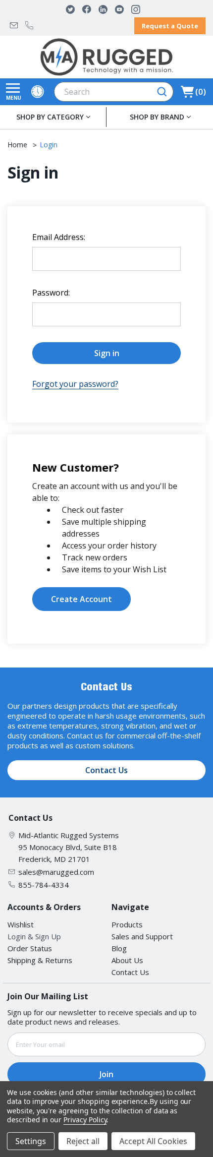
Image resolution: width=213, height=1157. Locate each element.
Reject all (83, 1141)
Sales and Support (142, 936)
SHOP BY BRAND (157, 117)
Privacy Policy (84, 1119)
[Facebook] (86, 9)
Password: (51, 292)
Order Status (29, 948)
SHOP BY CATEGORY (50, 117)
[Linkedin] (103, 9)
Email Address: (58, 237)
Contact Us (106, 770)
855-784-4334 (29, 25)
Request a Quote (170, 25)
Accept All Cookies (153, 1141)
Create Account (81, 599)
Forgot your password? (75, 383)
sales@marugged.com (14, 25)
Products (127, 924)
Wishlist (20, 924)
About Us (127, 960)
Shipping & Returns (39, 960)
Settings (30, 1141)
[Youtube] (119, 9)
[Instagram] (135, 9)
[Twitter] (70, 9)
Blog (119, 948)
